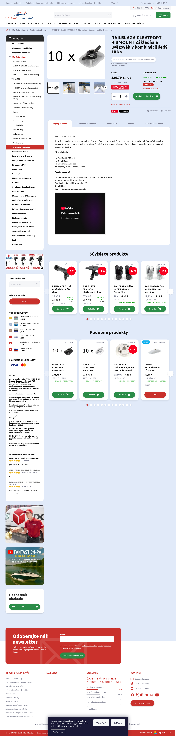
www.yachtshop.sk (42, 724)
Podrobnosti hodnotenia (146, 59)
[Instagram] (142, 694)
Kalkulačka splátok (123, 87)
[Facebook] (132, 694)
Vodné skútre (18, 134)
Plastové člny (18, 121)
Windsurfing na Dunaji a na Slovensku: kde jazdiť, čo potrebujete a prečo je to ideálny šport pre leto (24, 399)
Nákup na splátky (12, 701)
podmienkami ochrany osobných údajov (96, 646)
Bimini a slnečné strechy (22, 138)
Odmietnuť (101, 722)
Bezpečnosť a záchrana (21, 52)
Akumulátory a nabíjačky (22, 48)
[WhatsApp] (151, 694)
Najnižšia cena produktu (95, 687)
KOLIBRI (16, 79)
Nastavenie (58, 731)
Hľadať (109, 15)
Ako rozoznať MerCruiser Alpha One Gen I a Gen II (23, 411)
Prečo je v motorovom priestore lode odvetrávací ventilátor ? (24, 444)
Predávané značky (12, 697)
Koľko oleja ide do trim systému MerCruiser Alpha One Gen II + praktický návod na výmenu (21, 430)
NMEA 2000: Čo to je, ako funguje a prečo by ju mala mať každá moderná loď (23, 438)
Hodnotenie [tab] (111, 123)
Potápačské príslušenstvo (22, 200)
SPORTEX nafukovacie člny (23, 103)
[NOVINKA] (155, 351)
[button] (87, 319)
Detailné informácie (119, 104)
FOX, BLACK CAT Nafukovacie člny (26, 74)
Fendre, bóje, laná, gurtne (22, 156)
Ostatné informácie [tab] (154, 123)
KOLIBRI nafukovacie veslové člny (26, 88)
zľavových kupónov (74, 648)
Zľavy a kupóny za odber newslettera (19, 716)
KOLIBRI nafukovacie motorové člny (27, 83)
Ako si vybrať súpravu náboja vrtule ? (23, 394)
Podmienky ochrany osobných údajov (40, 3)
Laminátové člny (19, 116)
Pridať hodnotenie (19, 606)
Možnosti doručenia (151, 88)
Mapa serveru (11, 694)
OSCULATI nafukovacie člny (23, 92)
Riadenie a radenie (19, 218)
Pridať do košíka (144, 96)
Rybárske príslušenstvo (21, 222)
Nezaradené (17, 244)
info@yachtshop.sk (142, 679)
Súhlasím (118, 722)
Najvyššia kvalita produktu (96, 692)
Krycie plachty (18, 143)
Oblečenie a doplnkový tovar (23, 187)
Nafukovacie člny (19, 61)
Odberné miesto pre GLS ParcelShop (19, 713)
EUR (163, 3)
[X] (137, 694)
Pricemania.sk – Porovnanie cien (129, 724)
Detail (155, 394)
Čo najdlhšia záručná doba (95, 697)
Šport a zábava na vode (21, 231)
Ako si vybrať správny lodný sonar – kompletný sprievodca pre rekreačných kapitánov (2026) (24, 423)
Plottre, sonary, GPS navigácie (24, 196)
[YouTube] (157, 694)
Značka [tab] (131, 123)
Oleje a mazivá (18, 191)
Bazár (14, 240)
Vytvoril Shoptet (146, 732)
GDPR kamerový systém (66, 3)
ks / (25, 301)
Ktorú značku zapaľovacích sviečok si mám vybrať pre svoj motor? (24, 406)
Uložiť (116, 111)
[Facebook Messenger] (146, 694)
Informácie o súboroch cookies (90, 3)
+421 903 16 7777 (142, 688)
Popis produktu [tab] (60, 123)
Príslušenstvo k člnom (21, 147)
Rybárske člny (18, 129)
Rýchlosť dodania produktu (96, 702)
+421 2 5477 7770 (142, 684)
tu (80, 726)
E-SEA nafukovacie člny (22, 70)
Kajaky (15, 112)
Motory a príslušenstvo (21, 178)
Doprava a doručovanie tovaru (17, 705)
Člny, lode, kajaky (19, 57)
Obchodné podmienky (14, 3)
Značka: (118, 66)
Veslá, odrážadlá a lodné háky (23, 235)
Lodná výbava (17, 174)
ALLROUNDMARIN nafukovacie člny (26, 66)
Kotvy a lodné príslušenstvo (23, 160)
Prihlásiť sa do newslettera (72, 655)
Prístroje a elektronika (21, 204)
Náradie (15, 182)
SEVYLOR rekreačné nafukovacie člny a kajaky (27, 97)
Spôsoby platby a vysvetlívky (16, 709)
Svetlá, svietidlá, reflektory (23, 227)
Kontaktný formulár (142, 703)
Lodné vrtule (17, 169)
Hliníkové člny (18, 125)
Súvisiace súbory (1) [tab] (86, 123)
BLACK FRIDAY (18, 44)
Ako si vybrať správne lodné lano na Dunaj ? (23, 417)
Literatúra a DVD (19, 165)
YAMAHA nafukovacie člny (23, 107)
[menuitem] (12, 23)
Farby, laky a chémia (20, 152)
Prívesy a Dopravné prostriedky (24, 209)
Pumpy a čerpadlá (19, 213)
